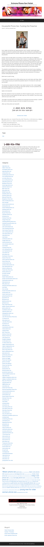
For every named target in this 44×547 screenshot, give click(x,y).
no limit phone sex (33, 119)
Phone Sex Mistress (6, 363)
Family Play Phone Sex (7, 270)
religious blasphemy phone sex (9, 377)
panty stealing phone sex (11, 486)
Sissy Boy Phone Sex (7, 410)
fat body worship (6, 273)
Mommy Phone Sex (6, 335)
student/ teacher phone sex (12, 487)
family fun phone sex (7, 268)
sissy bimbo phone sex (33, 486)
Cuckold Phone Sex (16, 119)
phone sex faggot (6, 358)
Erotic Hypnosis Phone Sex (11, 535)
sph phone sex (5, 424)
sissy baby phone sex (7, 406)
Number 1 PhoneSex (9, 531)
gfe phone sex (5, 299)
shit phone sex (5, 399)
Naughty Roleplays (6, 339)
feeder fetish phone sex (7, 276)
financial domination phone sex (9, 285)
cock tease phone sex (7, 233)
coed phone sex (6, 235)
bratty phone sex (6, 205)
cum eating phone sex (7, 249)
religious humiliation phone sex (19, 120)
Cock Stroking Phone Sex (8, 228)
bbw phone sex (5, 190)
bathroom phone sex (7, 186)
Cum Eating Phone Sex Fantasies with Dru (12, 126)
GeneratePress (31, 543)
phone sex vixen (18, 486)
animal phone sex (6, 173)
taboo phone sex (6, 436)
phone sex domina (6, 356)
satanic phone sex (25, 486)
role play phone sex (6, 382)
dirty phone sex (5, 254)
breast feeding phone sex (8, 207)
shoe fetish (4, 401)
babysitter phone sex (7, 181)
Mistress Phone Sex (6, 334)
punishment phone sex (7, 372)
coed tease (4, 237)
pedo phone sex (6, 353)
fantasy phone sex (6, 271)
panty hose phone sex (7, 349)
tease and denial (6, 438)
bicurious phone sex (7, 195)
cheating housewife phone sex (9, 223)
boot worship (5, 202)
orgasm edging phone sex (8, 346)
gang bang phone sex (7, 296)
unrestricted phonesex (32, 120)
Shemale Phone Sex (7, 398)
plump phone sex (6, 368)
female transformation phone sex (10, 278)
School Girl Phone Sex (7, 387)
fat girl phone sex (14, 481)
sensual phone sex (6, 392)
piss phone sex (5, 366)
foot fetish (4, 287)
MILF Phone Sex (25, 119)
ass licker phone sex (7, 178)
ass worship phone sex (7, 179)
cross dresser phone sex (8, 244)
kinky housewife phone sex (15, 484)
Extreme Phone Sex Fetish (22, 3)
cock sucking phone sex (7, 231)
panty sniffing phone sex (8, 351)
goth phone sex (15, 483)
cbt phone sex (5, 216)
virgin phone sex (6, 455)
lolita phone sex (6, 325)
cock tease (20, 475)
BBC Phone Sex (5, 188)
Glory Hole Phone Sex (7, 304)
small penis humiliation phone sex (10, 415)
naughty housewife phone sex (10, 122)
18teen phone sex (9, 472)
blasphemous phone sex (10, 474)
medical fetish (5, 330)
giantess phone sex (6, 301)
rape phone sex (5, 375)
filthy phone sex (6, 283)
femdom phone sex (23, 481)
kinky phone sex (6, 320)
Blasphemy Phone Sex (7, 199)
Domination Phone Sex (7, 256)
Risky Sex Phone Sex (7, 380)
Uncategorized (5, 451)
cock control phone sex (7, 226)
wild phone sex (5, 458)
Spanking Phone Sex (7, 422)
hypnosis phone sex (6, 311)
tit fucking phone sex (7, 444)
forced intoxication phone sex (9, 290)
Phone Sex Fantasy (6, 360)
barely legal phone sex (7, 185)
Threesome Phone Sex (7, 443)
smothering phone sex (7, 418)
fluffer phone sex (29, 481)
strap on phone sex (6, 427)
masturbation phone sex (7, 327)
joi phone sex (9, 484)
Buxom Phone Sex (6, 212)
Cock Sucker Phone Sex (7, 230)
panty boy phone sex (7, 347)
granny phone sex (6, 308)
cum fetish (11, 477)
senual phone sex (6, 394)
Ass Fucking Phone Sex (7, 176)
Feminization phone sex (7, 280)
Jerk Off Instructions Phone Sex (9, 316)
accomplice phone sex (7, 169)
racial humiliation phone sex (8, 373)
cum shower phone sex (29, 477)
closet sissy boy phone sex (12, 475)
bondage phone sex (19, 474)
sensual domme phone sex (8, 391)
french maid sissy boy (7, 294)
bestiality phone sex (7, 193)
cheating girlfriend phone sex (9, 221)
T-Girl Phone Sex (6, 434)
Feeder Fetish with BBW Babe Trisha (11, 124)
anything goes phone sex (8, 174)
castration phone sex (7, 214)
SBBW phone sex (6, 384)
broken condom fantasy (28, 474)
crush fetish (5, 245)
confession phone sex (7, 238)
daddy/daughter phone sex (13, 479)
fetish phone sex (6, 282)
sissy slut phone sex (7, 413)
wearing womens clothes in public (14, 489)
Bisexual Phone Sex (6, 197)
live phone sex (5, 323)
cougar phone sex (7, 119)
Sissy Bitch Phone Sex (7, 408)
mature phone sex (6, 328)
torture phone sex (6, 446)
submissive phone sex (7, 429)
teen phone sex (5, 441)
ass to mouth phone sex (25, 472)
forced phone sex (6, 292)
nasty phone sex (6, 337)
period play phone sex (7, 354)
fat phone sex (5, 275)
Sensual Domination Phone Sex (9, 389)
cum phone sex (5, 252)
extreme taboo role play (35, 479)
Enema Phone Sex (6, 257)
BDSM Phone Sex (6, 192)
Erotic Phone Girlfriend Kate (11, 533)
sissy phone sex (6, 412)
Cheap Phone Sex (6, 219)
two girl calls (5, 450)
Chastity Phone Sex (6, 218)
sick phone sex (5, 405)
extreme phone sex (6, 263)
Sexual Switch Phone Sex (8, 396)
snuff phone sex (6, 420)
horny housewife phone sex (27, 483)
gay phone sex (5, 297)
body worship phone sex (8, 200)
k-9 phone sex (5, 318)
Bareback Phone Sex (7, 183)
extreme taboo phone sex (8, 264)
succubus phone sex (7, 431)
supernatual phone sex (23, 487)
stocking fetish (5, 425)
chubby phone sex (6, 224)
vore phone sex (5, 457)
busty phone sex (6, 211)
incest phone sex (6, 315)
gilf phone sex (5, 302)
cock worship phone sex (26, 475)
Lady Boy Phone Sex (7, 321)
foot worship (5, 289)
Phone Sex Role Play (7, 365)
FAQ (3, 136)
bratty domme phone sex (8, 204)
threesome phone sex (30, 487)
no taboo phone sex (6, 342)
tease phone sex (6, 439)
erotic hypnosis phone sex (8, 259)
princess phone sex (6, 370)
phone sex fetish (6, 361)
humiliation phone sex (7, 309)
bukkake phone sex (6, 209)
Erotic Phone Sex (6, 261)
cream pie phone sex (7, 242)
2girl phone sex (5, 166)
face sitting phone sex (7, 266)
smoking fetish (5, 417)
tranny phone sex (6, 448)
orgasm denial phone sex (8, 344)
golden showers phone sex (8, 306)
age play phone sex (6, 171)
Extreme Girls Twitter (22, 115)
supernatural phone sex (7, 432)
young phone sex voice (7, 460)
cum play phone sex (19, 477)
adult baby (19, 472)
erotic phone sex (28, 479)
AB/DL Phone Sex (6, 167)
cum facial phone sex (7, 251)
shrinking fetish (5, 403)
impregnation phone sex (7, 313)
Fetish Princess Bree (9, 530)
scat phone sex (5, 386)
